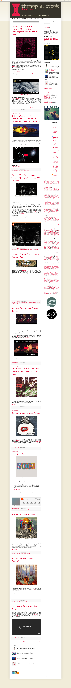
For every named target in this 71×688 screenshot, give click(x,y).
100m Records (31, 481)
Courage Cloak (45, 202)
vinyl (54, 287)
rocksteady (45, 257)
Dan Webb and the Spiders (52, 203)
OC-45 (44, 244)
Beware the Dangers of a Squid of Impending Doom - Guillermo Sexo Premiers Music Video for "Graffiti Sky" (26, 119)
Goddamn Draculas (55, 217)
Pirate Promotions (52, 249)
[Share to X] (22, 109)
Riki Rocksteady (47, 256)
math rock (49, 234)
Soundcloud (35, 614)
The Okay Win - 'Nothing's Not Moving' (25, 514)
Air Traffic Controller (53, 182)
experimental (45, 212)
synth (58, 268)
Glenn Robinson (50, 217)
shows (16, 303)
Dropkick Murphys (55, 208)
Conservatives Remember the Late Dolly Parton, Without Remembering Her (55, 127)
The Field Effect (49, 274)
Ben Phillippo (55, 189)
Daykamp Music (46, 94)
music (52, 238)
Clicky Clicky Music (17, 489)
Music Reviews (24, 18)
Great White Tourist (56, 219)
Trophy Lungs (47, 285)
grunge (20, 249)
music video (24, 170)
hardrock (57, 221)
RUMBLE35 (56, 258)
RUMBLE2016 (51, 258)
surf (17, 303)
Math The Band (54, 234)
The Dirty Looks (56, 272)
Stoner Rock (57, 267)
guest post (45, 221)
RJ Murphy (28, 94)
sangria (56, 260)
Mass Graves (45, 234)
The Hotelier (51, 269)
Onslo (54, 246)
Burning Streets (52, 196)
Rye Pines (45, 260)
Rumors (38, 302)
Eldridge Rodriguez (47, 210)
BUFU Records (45, 195)
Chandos (46, 198)
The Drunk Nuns (52, 273)
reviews (22, 553)
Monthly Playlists (36, 18)
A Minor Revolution (46, 181)
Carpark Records (55, 197)
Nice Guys (50, 242)
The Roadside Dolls (56, 280)
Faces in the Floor (55, 212)
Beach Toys (15, 302)
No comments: (14, 248)
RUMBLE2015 (45, 258)
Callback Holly (46, 197)
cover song (15, 363)
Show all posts (32, 22)
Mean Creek (46, 235)
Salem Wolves (49, 260)
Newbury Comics (46, 242)
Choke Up (57, 198)
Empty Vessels (46, 211)
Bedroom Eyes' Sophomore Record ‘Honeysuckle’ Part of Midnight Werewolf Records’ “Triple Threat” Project (24, 30)
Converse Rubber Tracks (47, 201)
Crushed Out (46, 203)
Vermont (51, 287)
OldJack (45, 246)
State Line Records (48, 266)
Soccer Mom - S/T (18, 454)
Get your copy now (31, 477)
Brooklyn (57, 194)
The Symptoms (52, 282)
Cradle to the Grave (54, 202)
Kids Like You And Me (47, 95)
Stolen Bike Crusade (52, 267)
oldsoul (47, 246)
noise (32, 302)
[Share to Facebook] (23, 109)
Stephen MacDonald (46, 267)
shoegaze (28, 170)
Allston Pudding (46, 92)
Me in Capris (57, 234)
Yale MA (45, 292)
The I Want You (49, 275)
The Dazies (45, 272)
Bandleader (57, 187)
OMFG (50, 246)
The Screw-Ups (46, 281)
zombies (55, 293)
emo (17, 249)
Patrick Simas (45, 249)
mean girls (50, 235)
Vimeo (32, 94)
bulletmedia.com (15, 142)
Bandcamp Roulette (48, 187)
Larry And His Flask (51, 229)
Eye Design (18, 302)
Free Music (30, 18)
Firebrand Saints (25, 270)
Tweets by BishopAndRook (48, 88)
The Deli (45, 96)
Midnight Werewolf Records (16, 98)
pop (44, 250)
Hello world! (54, 148)
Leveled (34, 589)
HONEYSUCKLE (21, 94)
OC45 (46, 244)
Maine (50, 232)
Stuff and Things (46, 268)
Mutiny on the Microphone (48, 97)
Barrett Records (46, 188)
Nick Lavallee (57, 242)
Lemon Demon (45, 230)
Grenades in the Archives (47, 220)
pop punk (48, 250)
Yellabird (51, 292)
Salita (53, 260)
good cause (50, 218)
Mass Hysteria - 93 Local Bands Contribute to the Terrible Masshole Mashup (51, 39)
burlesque (47, 196)
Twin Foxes (27, 217)
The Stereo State (47, 282)
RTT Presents (56, 257)
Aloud (48, 183)
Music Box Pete (46, 98)
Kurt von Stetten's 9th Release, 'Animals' (26, 413)
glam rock (46, 217)
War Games (51, 289)
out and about (35, 302)
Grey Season (53, 220)
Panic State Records (54, 247)
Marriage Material (52, 233)
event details (19, 336)
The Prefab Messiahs (49, 279)
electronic (52, 210)
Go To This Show (17, 18)
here (18, 274)
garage (48, 216)
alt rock (51, 183)
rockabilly (57, 256)
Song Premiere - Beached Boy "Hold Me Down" (53, 70)
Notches (58, 243)
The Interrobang (54, 275)
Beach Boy (53, 188)
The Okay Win (28, 553)
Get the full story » (14, 404)
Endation (50, 211)
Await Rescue (52, 186)
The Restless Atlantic (50, 280)
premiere (31, 249)
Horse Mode (45, 223)
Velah (48, 287)
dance (58, 203)
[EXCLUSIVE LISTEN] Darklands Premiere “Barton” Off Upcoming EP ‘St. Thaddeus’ (25, 178)
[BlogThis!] (21, 109)
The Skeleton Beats (51, 281)
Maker (53, 232)
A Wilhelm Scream (52, 181)
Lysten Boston (46, 232)
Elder (58, 209)
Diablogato (54, 205)
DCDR (52, 204)
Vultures (50, 288)
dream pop (50, 208)
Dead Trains (55, 204)
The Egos (45, 274)
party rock (52, 248)
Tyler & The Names (53, 286)
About (42, 18)
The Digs (51, 272)
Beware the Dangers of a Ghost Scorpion (52, 190)
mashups (57, 233)
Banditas (53, 187)
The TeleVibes (56, 282)
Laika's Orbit (45, 229)
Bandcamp (22, 213)
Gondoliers (45, 218)
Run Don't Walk (50, 259)
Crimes (58, 202)
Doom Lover (45, 208)
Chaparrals (49, 198)
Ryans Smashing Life (56, 259)
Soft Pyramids (32, 363)
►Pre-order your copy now (16, 71)
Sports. (58, 265)
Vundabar (53, 288)
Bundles (54, 195)
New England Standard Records (25, 249)
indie (26, 302)
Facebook (36, 211)
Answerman (54, 184)
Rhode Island (34, 249)
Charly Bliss (53, 198)
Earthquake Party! (55, 209)
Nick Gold (54, 242)
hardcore (54, 221)
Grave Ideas (45, 219)
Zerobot (56, 292)
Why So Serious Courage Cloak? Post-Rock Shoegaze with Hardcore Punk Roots (25, 371)
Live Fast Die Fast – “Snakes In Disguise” (56, 163)
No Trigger (52, 243)
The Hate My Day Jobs (54, 274)
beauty (45, 189)
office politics (56, 244)
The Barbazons (56, 269)
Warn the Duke (56, 289)
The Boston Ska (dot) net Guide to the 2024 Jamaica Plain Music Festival (55, 157)
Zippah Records (51, 293)
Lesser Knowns (55, 230)
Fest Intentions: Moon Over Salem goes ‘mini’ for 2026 (55, 134)
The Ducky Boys (57, 273)
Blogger (55, 676)
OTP (56, 246)
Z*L (53, 292)
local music (17, 509)
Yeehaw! (48, 292)
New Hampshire (51, 241)
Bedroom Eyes (48, 189)
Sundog (50, 268)
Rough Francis (50, 257)
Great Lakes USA (50, 219)
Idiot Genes (57, 223)
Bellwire (52, 189)
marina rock (47, 233)
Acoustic (48, 182)
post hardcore (54, 250)
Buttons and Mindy (57, 196)
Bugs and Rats (50, 195)
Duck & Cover (46, 209)
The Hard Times (55, 125)
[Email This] (20, 109)
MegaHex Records (55, 235)
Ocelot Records (50, 244)
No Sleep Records (47, 243)
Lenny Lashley (50, 230)
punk (56, 253)
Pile (48, 249)
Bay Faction (50, 188)
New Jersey (57, 241)
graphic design (56, 218)
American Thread (37, 611)
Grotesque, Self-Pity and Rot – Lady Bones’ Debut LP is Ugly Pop (22, 107)
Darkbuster (45, 204)
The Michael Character (50, 276)
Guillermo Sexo (16, 170)
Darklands (15, 249)
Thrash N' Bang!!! (55, 161)
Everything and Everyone (55, 211)
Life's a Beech (55, 175)
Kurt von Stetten (18, 440)
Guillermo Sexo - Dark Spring (16, 166)
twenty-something (53, 285)
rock (52, 256)
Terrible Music (47, 269)
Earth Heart (50, 209)
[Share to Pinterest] (24, 109)
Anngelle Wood (50, 184)
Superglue (53, 268)
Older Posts (38, 641)
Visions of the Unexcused (48, 102)
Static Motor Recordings (55, 266)
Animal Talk (45, 184)
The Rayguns (55, 279)
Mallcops (55, 232)
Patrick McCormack (56, 248)
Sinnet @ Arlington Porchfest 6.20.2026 (55, 144)
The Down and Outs (46, 273)
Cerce (58, 197)
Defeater (51, 205)
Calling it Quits (50, 197)
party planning (48, 248)
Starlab (45, 266)
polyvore (57, 249)
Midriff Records (21, 170)
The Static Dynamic (57, 281)
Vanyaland (45, 101)
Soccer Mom (30, 509)
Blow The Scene (55, 147)
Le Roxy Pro (56, 229)
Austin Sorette (47, 186)
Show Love (50, 262)
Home (12, 18)
